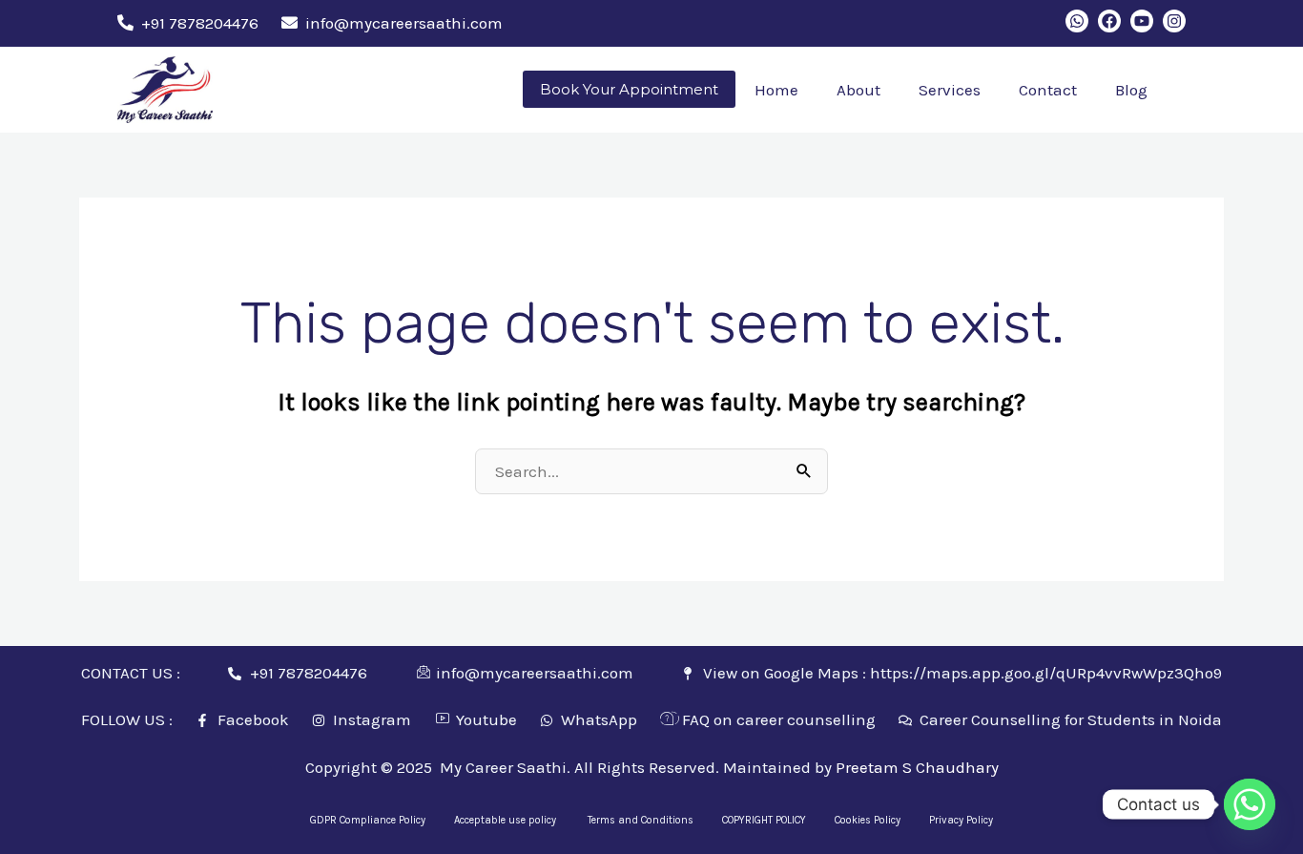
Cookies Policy (867, 820)
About (858, 89)
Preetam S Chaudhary (917, 767)
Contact (1048, 89)
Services (950, 89)
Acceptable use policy (506, 820)
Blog (1131, 89)
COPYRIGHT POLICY (764, 820)
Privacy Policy (961, 820)
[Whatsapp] (1249, 804)
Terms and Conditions (640, 820)
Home (776, 89)
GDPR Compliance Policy (367, 820)
